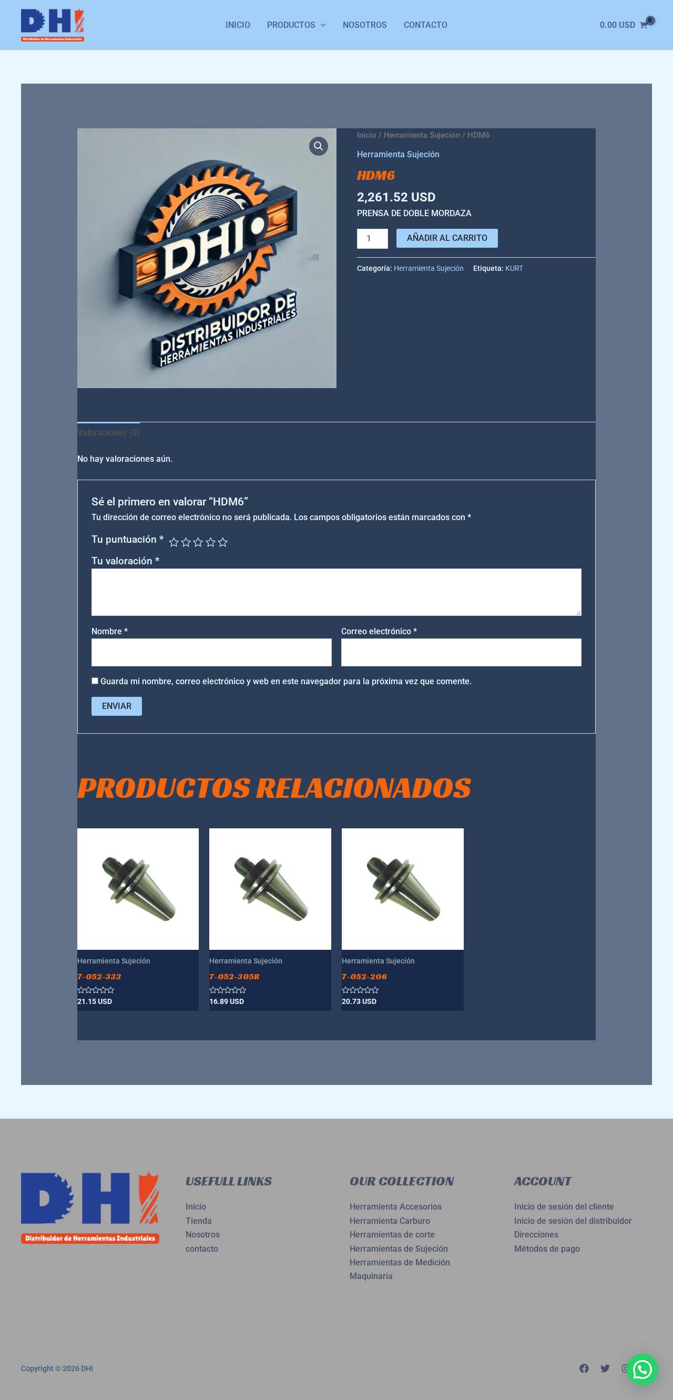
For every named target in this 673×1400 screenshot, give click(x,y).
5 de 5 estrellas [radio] (223, 542)
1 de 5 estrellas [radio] (174, 542)
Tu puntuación (127, 539)
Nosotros (365, 25)
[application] (320, 25)
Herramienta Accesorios (396, 1207)
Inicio (238, 25)
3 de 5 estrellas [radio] (198, 542)
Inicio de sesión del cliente (564, 1207)
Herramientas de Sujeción (399, 1249)
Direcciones (536, 1235)
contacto (202, 1249)
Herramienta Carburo (390, 1221)
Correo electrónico (379, 631)
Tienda (199, 1221)
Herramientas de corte (392, 1235)
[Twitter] (605, 1368)
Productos (291, 25)
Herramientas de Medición (400, 1262)
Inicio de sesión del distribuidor (573, 1221)
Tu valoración (125, 561)
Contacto (425, 25)
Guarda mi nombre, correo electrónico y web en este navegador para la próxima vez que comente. (286, 681)
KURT (514, 268)
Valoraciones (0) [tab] (108, 433)
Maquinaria (371, 1276)
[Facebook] (584, 1368)
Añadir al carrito (447, 238)
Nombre (109, 631)
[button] (318, 146)
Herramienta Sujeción (422, 135)
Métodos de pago (547, 1249)
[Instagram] (626, 1368)
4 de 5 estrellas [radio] (211, 542)
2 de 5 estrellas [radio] (186, 542)
